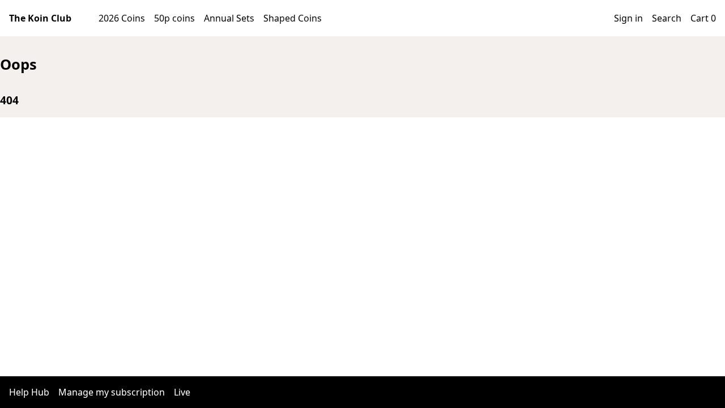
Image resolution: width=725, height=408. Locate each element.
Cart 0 (703, 18)
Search (666, 18)
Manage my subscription (111, 392)
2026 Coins (122, 18)
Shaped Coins (292, 18)
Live (182, 392)
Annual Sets (229, 18)
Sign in (628, 18)
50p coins (174, 18)
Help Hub (29, 392)
